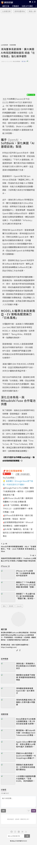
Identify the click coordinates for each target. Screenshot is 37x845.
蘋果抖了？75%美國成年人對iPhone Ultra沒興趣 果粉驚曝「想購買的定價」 (26, 584)
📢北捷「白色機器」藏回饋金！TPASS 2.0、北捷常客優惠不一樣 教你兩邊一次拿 (18, 508)
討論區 (3, 789)
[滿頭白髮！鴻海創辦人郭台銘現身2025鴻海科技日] (8, 667)
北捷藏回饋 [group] (6, 11)
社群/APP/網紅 (27, 6)
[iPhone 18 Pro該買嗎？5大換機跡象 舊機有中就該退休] (8, 574)
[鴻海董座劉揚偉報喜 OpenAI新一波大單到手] (8, 692)
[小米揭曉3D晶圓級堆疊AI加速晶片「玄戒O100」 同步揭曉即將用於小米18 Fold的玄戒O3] (8, 780)
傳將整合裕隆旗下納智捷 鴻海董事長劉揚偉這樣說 (26, 677)
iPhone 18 (5, 566)
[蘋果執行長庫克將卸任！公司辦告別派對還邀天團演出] (8, 768)
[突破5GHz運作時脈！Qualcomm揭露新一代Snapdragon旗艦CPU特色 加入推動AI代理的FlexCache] (8, 757)
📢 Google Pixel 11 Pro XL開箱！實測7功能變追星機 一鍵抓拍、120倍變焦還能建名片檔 (18, 491)
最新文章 (5, 6)
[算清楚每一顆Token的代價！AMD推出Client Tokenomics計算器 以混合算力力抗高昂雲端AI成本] (8, 734)
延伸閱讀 (4, 658)
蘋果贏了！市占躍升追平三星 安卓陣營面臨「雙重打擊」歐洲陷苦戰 (25, 596)
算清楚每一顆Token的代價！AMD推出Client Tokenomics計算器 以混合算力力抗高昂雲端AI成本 (26, 732)
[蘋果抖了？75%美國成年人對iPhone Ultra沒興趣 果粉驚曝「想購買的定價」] (8, 586)
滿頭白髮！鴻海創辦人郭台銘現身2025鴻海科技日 (26, 665)
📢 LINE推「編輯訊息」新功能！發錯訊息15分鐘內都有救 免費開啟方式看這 (18, 532)
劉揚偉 (11, 606)
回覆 (33, 811)
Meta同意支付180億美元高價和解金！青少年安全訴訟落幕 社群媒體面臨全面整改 (26, 721)
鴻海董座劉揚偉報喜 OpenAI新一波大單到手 (25, 690)
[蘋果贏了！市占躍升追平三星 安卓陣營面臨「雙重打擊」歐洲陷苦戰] (8, 597)
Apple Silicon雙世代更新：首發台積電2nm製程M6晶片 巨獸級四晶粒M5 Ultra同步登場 (26, 744)
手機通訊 (15, 6)
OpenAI (19, 606)
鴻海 (4, 606)
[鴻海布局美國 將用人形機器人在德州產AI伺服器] (8, 703)
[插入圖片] (28, 810)
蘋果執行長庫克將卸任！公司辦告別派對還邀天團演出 (25, 767)
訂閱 (27, 836)
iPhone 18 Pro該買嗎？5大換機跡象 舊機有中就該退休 (25, 573)
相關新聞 (4, 714)
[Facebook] (11, 831)
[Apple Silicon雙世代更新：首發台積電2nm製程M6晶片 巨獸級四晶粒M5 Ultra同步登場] (8, 745)
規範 (3, 811)
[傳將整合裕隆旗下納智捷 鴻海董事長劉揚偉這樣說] (8, 678)
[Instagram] (15, 831)
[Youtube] (30, 2)
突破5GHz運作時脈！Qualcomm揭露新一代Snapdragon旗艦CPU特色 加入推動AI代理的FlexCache (26, 755)
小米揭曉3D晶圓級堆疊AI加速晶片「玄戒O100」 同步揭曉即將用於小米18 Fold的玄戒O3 (26, 778)
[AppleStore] (25, 831)
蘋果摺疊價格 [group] (20, 11)
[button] (32, 2)
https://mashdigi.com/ (9, 647)
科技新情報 (13, 45)
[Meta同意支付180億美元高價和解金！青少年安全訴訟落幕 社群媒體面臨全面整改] (8, 722)
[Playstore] (22, 831)
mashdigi (26, 457)
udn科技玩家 (4, 45)
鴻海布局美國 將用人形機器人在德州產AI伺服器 (26, 702)
